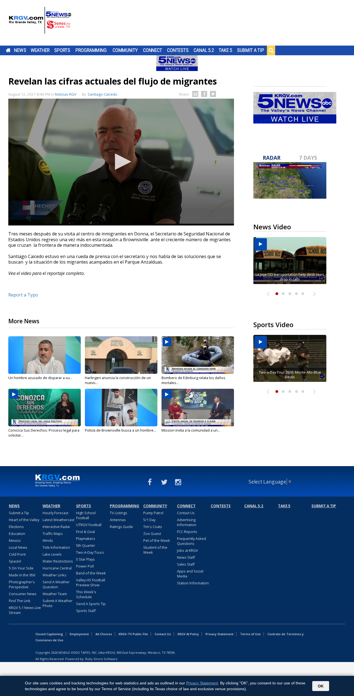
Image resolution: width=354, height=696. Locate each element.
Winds (48, 540)
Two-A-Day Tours (90, 552)
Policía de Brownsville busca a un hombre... (120, 430)
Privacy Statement (219, 634)
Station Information (193, 583)
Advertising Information (186, 522)
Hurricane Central (57, 568)
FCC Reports (187, 531)
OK (321, 686)
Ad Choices (103, 634)
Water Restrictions (58, 561)
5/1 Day (149, 519)
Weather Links (54, 574)
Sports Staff (86, 610)
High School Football (86, 515)
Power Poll (85, 566)
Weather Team (55, 593)
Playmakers (85, 538)
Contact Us (186, 512)
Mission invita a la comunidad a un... (191, 430)
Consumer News (23, 593)
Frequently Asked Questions (191, 541)
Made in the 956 (22, 574)
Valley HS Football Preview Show (90, 582)
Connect (152, 50)
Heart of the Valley (24, 519)
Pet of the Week (156, 540)
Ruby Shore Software (101, 659)
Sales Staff (186, 564)
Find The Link (19, 600)
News (20, 50)
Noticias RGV (65, 94)
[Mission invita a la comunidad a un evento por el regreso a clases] (198, 407)
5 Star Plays (85, 559)
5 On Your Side (21, 568)
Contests (177, 50)
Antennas (118, 519)
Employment (79, 634)
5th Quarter (85, 545)
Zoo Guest (152, 533)
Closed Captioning (49, 634)
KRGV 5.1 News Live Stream (25, 610)
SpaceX (15, 561)
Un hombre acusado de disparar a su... (40, 377)
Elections (16, 526)
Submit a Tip (250, 50)
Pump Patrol (153, 512)
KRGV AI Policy (188, 634)
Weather (40, 50)
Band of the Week (91, 573)
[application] (121, 162)
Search (271, 50)
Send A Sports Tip (91, 603)
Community (125, 50)
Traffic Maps (53, 533)
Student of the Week (155, 550)
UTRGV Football (88, 524)
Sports (62, 50)
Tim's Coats (152, 526)
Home (8, 50)
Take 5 (225, 50)
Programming (91, 50)
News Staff (186, 557)
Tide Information (56, 547)
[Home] (40, 23)
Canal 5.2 (204, 50)
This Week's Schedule (86, 594)
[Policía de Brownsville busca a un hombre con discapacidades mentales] (121, 407)
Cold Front (17, 554)
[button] (121, 161)
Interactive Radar (56, 526)
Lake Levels (52, 554)
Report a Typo (23, 295)
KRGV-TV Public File (133, 634)
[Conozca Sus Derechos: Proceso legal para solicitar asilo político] (44, 407)
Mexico (15, 540)
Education (17, 533)
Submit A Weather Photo (57, 603)
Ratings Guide (121, 526)
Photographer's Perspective (22, 584)
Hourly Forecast (55, 512)
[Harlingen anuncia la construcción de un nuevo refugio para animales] (121, 355)
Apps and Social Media (190, 574)
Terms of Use (250, 634)
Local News (18, 547)
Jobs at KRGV (187, 550)
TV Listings (118, 512)
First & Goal (85, 531)
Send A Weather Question (56, 584)
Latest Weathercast (58, 519)
